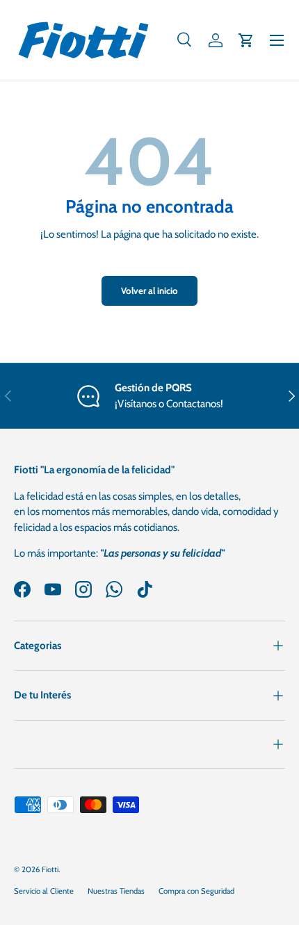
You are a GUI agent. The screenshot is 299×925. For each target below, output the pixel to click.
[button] (246, 40)
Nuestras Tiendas (116, 891)
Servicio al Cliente (44, 891)
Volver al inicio (149, 290)
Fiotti (50, 869)
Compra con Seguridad (196, 891)
